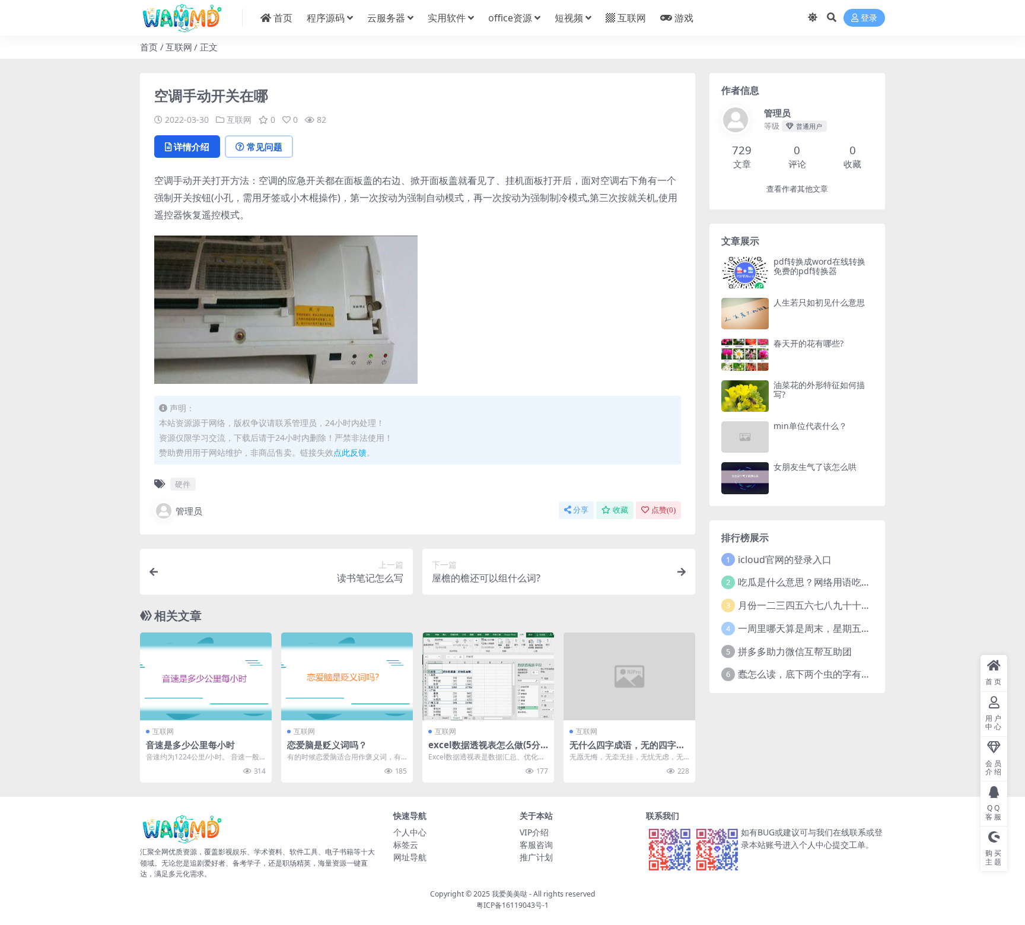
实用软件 (447, 17)
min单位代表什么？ (810, 425)
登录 (869, 18)
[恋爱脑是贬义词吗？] (347, 676)
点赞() (663, 510)
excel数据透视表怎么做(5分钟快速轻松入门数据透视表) (484, 750)
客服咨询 (536, 844)
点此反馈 (350, 452)
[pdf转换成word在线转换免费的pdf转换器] (745, 272)
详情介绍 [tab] (191, 146)
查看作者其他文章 (797, 189)
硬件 (182, 484)
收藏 (620, 510)
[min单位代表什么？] (745, 437)
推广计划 (536, 857)
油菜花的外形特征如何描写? (819, 389)
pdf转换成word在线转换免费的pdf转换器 (819, 266)
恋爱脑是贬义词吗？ (327, 745)
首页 (282, 17)
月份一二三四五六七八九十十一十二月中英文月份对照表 (856, 605)
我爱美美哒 (509, 894)
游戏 (683, 17)
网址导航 (409, 857)
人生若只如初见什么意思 (819, 302)
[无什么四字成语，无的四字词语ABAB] (629, 676)
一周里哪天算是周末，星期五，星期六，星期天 (837, 628)
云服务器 (386, 17)
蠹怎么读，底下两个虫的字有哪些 (809, 674)
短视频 (569, 17)
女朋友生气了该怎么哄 (815, 466)
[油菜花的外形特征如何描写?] (745, 396)
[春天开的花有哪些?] (745, 354)
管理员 (189, 511)
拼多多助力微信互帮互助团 (795, 651)
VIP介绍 (534, 832)
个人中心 (409, 832)
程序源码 (326, 17)
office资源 (510, 17)
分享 (580, 510)
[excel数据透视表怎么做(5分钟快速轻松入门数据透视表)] (488, 676)
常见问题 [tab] (264, 146)
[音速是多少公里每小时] (206, 676)
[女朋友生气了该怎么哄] (745, 478)
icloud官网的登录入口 (785, 559)
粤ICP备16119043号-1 (512, 905)
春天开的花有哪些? (808, 343)
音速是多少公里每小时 (190, 745)
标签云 (405, 844)
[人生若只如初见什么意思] (745, 313)
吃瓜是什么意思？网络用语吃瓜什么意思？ (828, 582)
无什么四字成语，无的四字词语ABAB (627, 750)
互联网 (631, 17)
